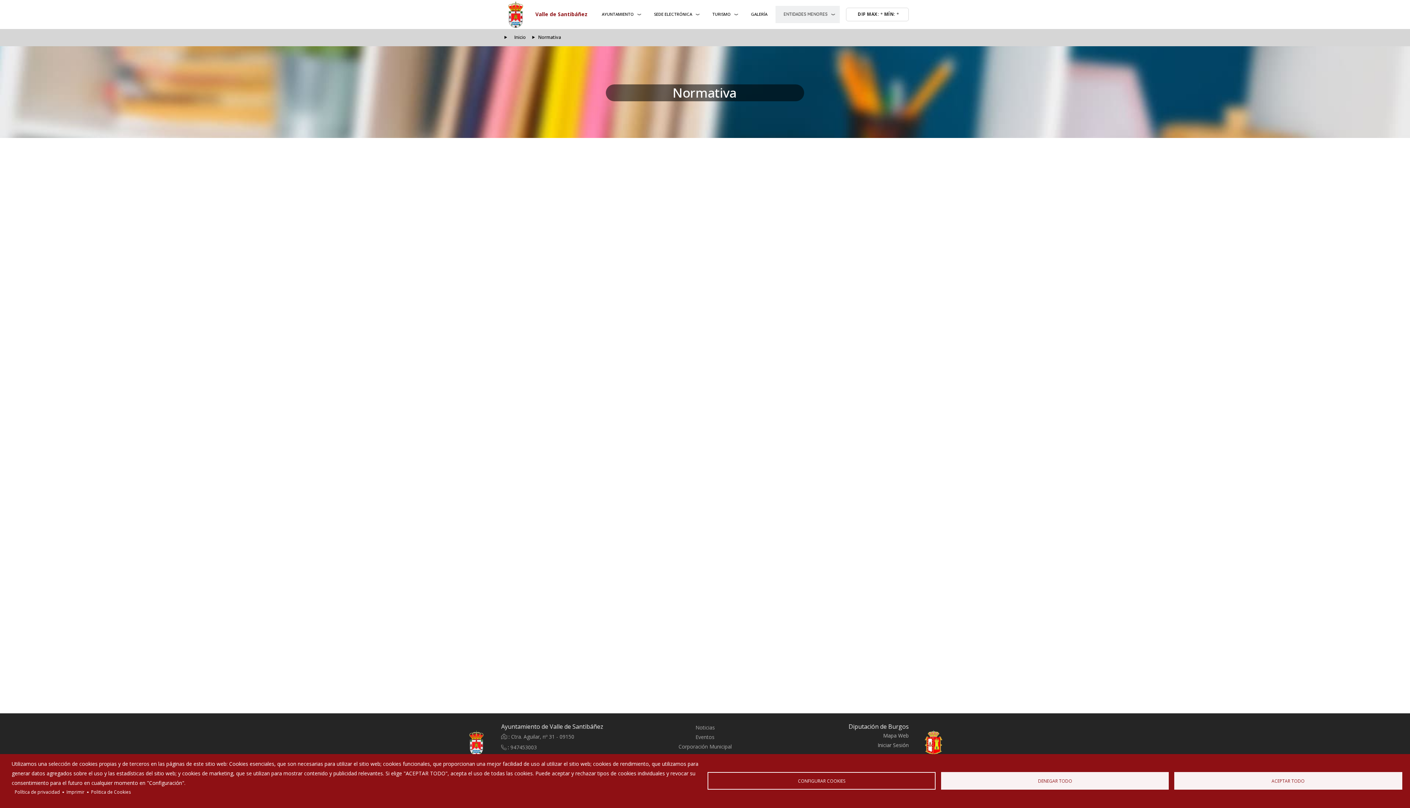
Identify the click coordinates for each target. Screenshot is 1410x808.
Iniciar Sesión (893, 745)
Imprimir (75, 792)
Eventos (705, 737)
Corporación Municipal (705, 746)
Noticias (705, 727)
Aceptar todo (1288, 781)
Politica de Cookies (111, 792)
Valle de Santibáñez (561, 14)
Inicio (520, 37)
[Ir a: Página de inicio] (459, 743)
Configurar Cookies (822, 781)
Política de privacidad (37, 792)
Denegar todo (1055, 781)
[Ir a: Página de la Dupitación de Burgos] (951, 743)
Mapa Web (896, 735)
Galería (759, 14)
